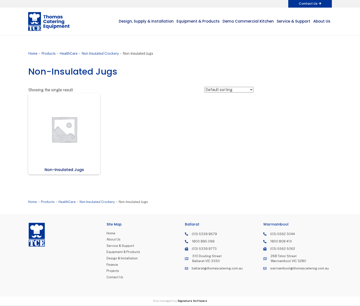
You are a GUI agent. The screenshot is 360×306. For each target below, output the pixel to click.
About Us (113, 239)
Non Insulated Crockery (100, 53)
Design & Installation (122, 258)
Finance (112, 264)
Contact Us (115, 277)
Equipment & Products (123, 252)
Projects (113, 271)
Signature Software (192, 301)
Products (48, 53)
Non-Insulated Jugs (64, 170)
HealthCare (69, 53)
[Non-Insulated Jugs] (64, 129)
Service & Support (120, 246)
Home (32, 53)
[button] (310, 4)
